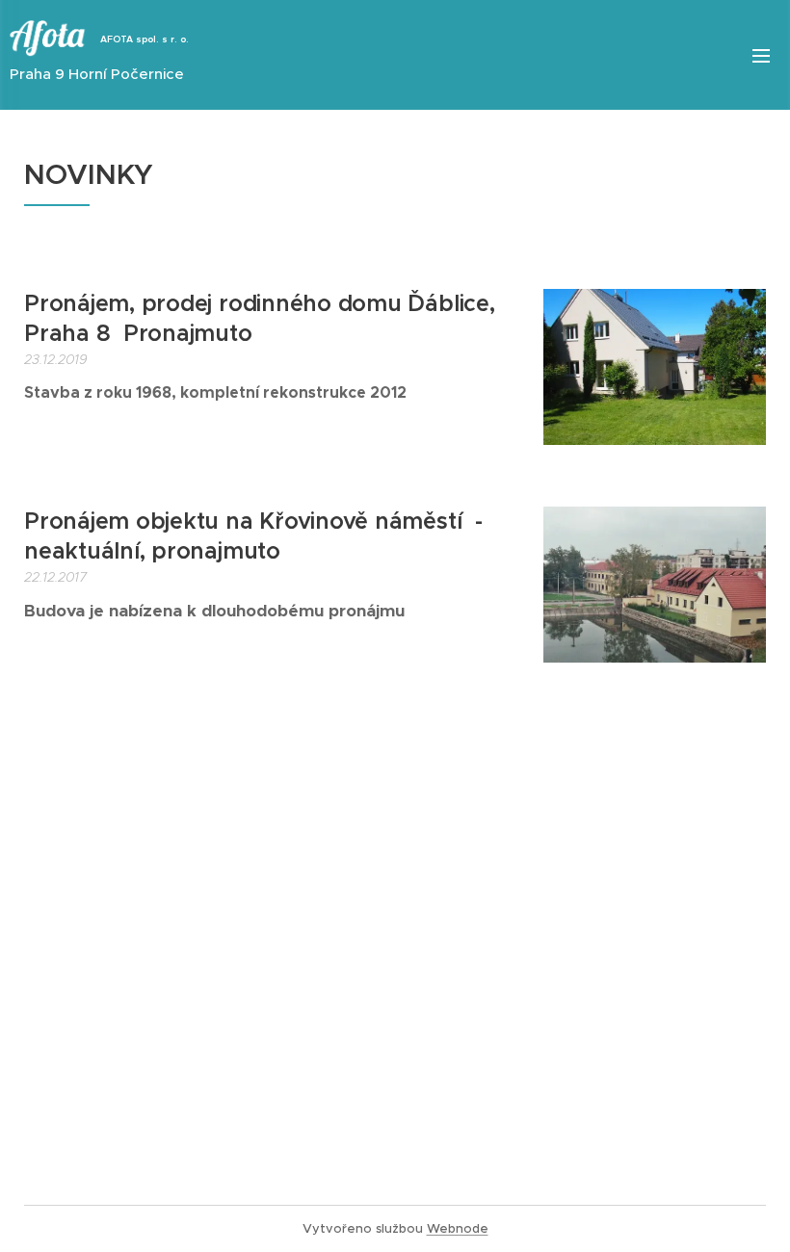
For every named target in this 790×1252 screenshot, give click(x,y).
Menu (761, 55)
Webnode (457, 1228)
